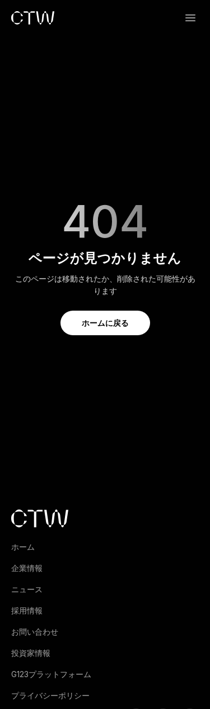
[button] (190, 18)
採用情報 (27, 610)
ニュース (27, 589)
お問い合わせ (34, 631)
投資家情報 (30, 653)
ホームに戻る (105, 322)
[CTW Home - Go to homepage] (32, 18)
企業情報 (27, 568)
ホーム (23, 546)
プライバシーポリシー (50, 695)
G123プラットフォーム (51, 674)
